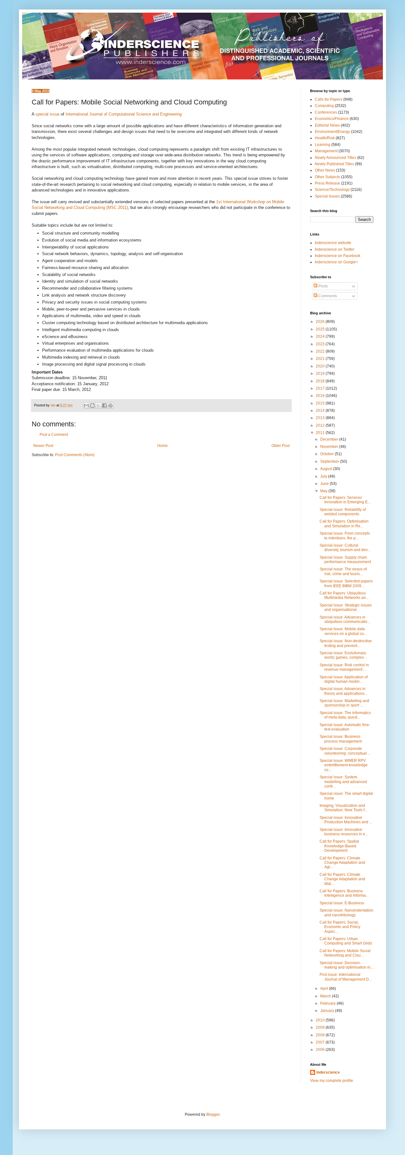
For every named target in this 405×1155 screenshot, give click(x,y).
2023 (321, 344)
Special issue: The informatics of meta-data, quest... (345, 715)
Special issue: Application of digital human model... (344, 679)
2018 (321, 381)
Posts (322, 286)
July (324, 476)
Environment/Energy (332, 131)
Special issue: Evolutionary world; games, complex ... (344, 655)
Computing (324, 106)
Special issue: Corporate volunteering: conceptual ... (345, 750)
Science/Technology (332, 189)
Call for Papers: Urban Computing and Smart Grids (346, 941)
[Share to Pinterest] (110, 405)
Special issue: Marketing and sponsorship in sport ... (344, 703)
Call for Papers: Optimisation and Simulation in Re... (344, 523)
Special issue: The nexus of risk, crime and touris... (343, 571)
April (324, 988)
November (329, 446)
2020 (321, 366)
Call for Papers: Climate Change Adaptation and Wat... (342, 879)
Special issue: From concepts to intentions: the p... (345, 535)
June (325, 483)
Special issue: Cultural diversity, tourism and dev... (345, 547)
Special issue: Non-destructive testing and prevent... (346, 643)
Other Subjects (327, 177)
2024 (321, 336)
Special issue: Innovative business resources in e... (344, 831)
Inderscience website (333, 243)
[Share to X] (98, 405)
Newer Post (43, 445)
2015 (321, 403)
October (327, 454)
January (327, 1010)
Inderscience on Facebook (337, 256)
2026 (321, 321)
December (329, 439)
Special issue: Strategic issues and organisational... (346, 607)
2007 (321, 1042)
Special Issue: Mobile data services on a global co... (343, 631)
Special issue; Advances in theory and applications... (343, 691)
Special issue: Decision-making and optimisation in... (346, 965)
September (330, 461)
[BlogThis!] (92, 405)
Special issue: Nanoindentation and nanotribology (346, 912)
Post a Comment (54, 434)
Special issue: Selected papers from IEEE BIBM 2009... (346, 583)
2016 (321, 395)
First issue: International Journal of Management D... (346, 976)
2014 (321, 410)
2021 (321, 358)
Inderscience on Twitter (334, 249)
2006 (321, 1049)
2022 (321, 351)
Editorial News (327, 125)
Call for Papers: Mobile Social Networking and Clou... (345, 953)
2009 (321, 1027)
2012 (321, 425)
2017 (321, 388)
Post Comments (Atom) (75, 455)
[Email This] (86, 405)
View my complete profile (331, 1080)
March (326, 996)
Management (326, 151)
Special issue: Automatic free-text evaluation (345, 727)
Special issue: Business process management (341, 738)
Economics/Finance (332, 118)
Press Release (327, 183)
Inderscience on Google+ (336, 262)
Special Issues (327, 196)
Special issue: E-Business (342, 903)
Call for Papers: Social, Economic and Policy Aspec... (340, 927)
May (324, 491)
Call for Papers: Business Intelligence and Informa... (344, 893)
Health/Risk (325, 138)
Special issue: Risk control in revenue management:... (344, 667)
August (326, 469)
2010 (321, 1020)
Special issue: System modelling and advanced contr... (343, 781)
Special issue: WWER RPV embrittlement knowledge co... (344, 765)
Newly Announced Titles (335, 157)
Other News (325, 170)
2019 (321, 373)
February (328, 1003)
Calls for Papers (328, 99)
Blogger (213, 1114)
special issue (47, 114)
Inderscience (328, 1072)
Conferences (326, 112)
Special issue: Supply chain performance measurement (345, 559)
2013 (321, 418)
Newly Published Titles (334, 164)
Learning (322, 144)
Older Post (280, 445)
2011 (321, 432)
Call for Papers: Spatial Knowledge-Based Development (339, 846)
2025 (321, 329)
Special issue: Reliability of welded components (343, 511)
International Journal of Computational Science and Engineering (123, 114)
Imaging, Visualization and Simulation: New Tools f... (343, 807)
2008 (321, 1035)
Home (162, 445)
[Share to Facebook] (104, 405)
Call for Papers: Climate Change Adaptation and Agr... (342, 862)
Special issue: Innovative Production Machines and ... (346, 819)
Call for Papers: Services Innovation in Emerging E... (345, 499)
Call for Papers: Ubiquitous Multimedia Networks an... (344, 595)
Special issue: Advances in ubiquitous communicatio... (345, 619)
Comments (327, 296)
